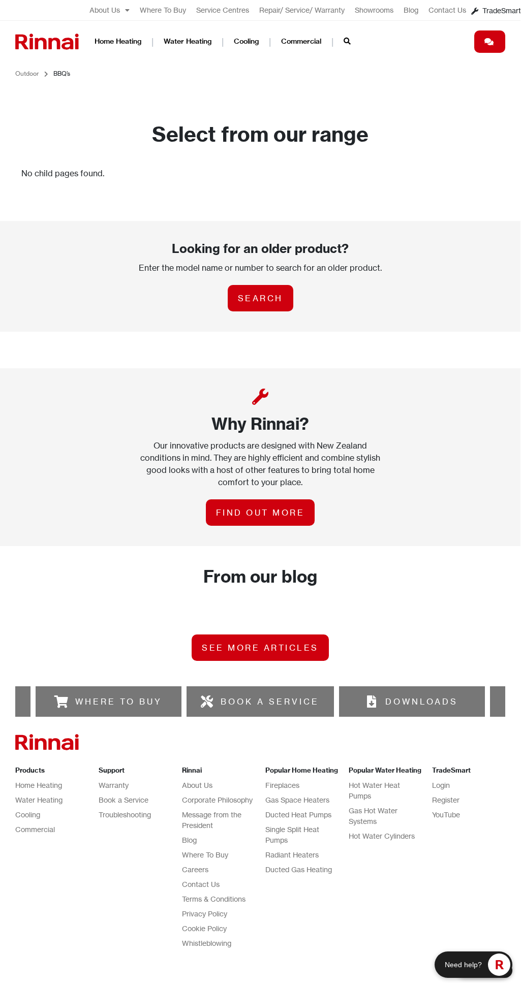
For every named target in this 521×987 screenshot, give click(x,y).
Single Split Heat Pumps (292, 834)
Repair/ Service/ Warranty (302, 10)
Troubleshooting (125, 814)
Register (445, 799)
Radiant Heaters (292, 854)
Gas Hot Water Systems (373, 815)
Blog (411, 10)
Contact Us (447, 10)
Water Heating (187, 41)
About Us (104, 10)
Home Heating (118, 41)
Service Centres (222, 10)
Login (441, 785)
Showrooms (374, 10)
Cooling (246, 41)
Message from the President (211, 820)
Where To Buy (163, 10)
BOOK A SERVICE (270, 701)
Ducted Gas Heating (298, 869)
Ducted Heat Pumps (298, 814)
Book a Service (123, 799)
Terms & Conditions (214, 899)
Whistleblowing (206, 943)
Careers (195, 869)
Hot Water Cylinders (382, 836)
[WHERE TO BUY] (61, 701)
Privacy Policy (204, 913)
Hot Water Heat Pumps (374, 790)
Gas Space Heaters (297, 799)
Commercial (301, 41)
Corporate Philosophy (217, 799)
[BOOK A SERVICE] (207, 701)
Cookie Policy (204, 928)
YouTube (446, 814)
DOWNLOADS (421, 701)
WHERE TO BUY (118, 701)
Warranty (114, 785)
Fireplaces (282, 785)
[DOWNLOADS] (371, 701)
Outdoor (27, 73)
